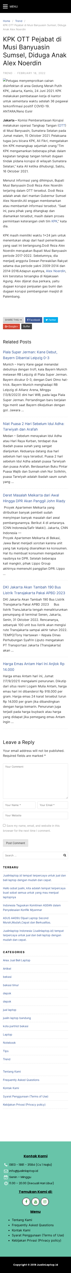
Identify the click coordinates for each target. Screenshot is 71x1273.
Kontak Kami (11, 1088)
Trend (18, 20)
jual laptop (9, 1009)
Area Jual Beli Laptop (16, 960)
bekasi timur (11, 985)
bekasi (7, 976)
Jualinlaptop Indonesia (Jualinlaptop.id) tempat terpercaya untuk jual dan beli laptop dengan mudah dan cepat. (33, 935)
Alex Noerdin (55, 271)
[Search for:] (35, 855)
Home (6, 20)
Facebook (34, 319)
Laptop (7, 1034)
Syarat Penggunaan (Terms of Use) (25, 1096)
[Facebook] (26, 1202)
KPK (54, 221)
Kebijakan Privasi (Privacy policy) (24, 1104)
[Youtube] (35, 1202)
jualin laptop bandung (17, 1018)
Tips (5, 1051)
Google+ (13, 326)
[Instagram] (45, 1202)
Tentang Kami (12, 1071)
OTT (62, 125)
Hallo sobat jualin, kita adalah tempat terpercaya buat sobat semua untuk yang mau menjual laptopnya (34, 892)
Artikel (7, 968)
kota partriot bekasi (15, 1026)
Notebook (9, 1042)
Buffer (26, 326)
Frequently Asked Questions (21, 1080)
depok (7, 993)
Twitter (52, 319)
